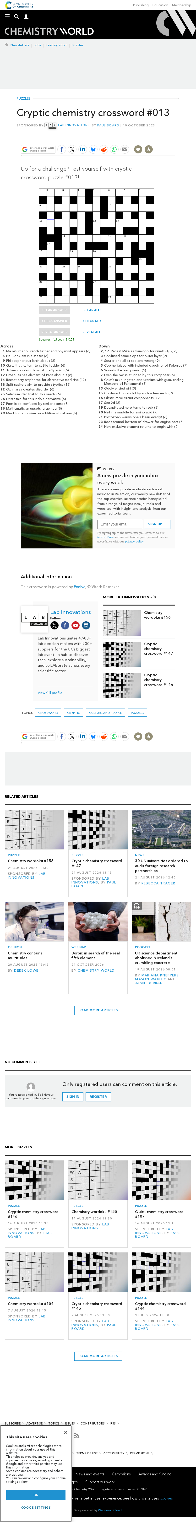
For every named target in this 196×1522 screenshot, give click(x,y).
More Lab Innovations (127, 597)
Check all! (92, 321)
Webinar (78, 947)
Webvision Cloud (110, 1510)
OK (35, 1495)
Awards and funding (155, 1474)
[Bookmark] (148, 149)
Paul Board (108, 125)
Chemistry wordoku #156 (157, 615)
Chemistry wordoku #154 (31, 1303)
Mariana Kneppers (160, 975)
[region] (36, 1473)
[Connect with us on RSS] (77, 1435)
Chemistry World (96, 971)
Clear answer (54, 310)
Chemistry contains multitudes (25, 955)
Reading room (56, 45)
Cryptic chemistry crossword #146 (158, 680)
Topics (54, 1423)
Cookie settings (36, 1507)
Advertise (34, 1423)
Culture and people (105, 713)
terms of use (105, 537)
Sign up (155, 524)
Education (160, 5)
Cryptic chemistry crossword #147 (158, 649)
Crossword (48, 713)
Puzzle (14, 855)
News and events (90, 1474)
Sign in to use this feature (152, 138)
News (139, 855)
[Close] (65, 1432)
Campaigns (121, 1474)
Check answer (54, 321)
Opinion (15, 947)
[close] (175, 138)
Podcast (142, 947)
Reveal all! (92, 332)
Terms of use (87, 1453)
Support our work (99, 1482)
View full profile (50, 693)
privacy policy (134, 541)
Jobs (37, 45)
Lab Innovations (74, 125)
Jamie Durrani (149, 983)
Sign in (72, 1097)
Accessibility (113, 1453)
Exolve (79, 587)
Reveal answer (54, 332)
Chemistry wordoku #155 (94, 1211)
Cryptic (73, 713)
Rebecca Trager (158, 883)
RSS (113, 1423)
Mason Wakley (150, 979)
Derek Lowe (26, 971)
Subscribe (13, 1423)
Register (98, 1097)
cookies (166, 1498)
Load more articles (98, 1010)
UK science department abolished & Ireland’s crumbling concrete (156, 958)
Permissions (139, 1453)
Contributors (93, 1423)
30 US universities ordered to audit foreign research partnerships (161, 866)
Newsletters (20, 45)
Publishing (141, 5)
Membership (181, 5)
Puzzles (77, 45)
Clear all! (92, 310)
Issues (70, 1423)
